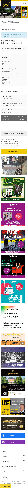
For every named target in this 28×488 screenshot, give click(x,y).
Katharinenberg (6, 71)
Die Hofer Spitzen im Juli (10, 146)
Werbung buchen (14, 151)
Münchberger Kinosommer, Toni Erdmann (7, 118)
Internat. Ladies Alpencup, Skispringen (21, 118)
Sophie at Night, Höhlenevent (11, 110)
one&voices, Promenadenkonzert (11, 20)
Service (4, 471)
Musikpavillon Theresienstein (9, 22)
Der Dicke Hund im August (11, 143)
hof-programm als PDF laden (14, 133)
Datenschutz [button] (6, 486)
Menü (24, 3)
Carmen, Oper (6, 96)
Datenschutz (21, 483)
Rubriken (5, 456)
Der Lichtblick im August (10, 141)
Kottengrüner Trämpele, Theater (12, 103)
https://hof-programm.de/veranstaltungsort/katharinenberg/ (14, 82)
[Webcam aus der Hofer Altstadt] (14, 165)
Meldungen (5, 461)
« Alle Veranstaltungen (8, 29)
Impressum (15, 483)
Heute (4, 451)
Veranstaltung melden (9, 466)
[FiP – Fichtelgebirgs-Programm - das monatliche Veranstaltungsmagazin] (14, 189)
